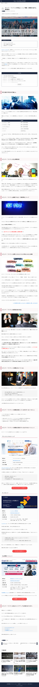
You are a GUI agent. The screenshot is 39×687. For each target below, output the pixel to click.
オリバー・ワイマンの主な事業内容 (10, 77)
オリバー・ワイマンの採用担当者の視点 (11, 82)
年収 (7, 640)
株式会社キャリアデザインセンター (16, 578)
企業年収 (4, 640)
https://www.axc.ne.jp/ (16, 460)
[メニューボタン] (38, 1)
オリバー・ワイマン (5, 49)
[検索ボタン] (1, 1)
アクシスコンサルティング (6, 467)
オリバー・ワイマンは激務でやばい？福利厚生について (13, 79)
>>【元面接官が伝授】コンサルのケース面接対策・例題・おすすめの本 (25, 303)
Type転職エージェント (5, 592)
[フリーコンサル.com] (19, 1)
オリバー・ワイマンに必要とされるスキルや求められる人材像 (14, 80)
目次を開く (19, 84)
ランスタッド (4, 523)
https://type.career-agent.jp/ (14, 580)
